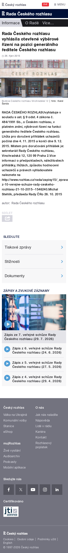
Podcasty (10, 462)
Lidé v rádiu (44, 426)
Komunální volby (15, 420)
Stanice (8, 426)
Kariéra (40, 432)
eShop (7, 432)
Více (48, 23)
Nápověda (43, 420)
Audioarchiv (11, 456)
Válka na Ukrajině (15, 415)
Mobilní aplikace (14, 467)
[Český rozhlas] (14, 4)
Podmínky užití (47, 539)
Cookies (8, 539)
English (7, 542)
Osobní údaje (25, 539)
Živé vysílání (11, 450)
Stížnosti (12, 261)
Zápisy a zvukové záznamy (26, 291)
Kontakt (41, 437)
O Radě (32, 23)
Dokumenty (15, 276)
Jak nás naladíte (47, 415)
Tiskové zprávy (18, 247)
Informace (11, 23)
